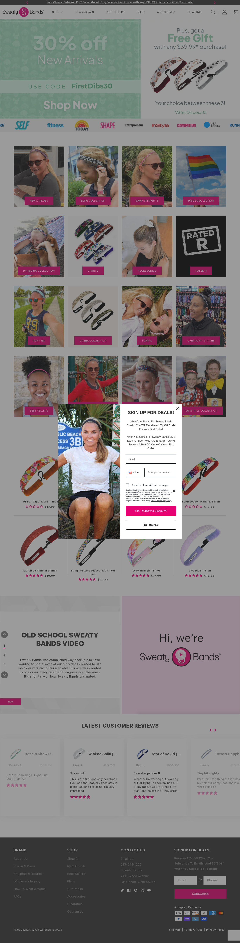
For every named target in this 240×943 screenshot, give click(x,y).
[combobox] (134, 472)
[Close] (178, 408)
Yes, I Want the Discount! (151, 510)
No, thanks (151, 524)
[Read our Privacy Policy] (174, 491)
